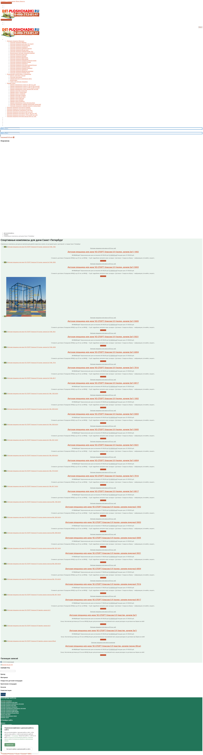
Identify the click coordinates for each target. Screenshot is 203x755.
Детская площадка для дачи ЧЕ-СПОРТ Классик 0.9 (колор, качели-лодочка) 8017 (103, 600)
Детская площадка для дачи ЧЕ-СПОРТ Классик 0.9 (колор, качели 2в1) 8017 (103, 383)
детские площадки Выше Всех (10, 713)
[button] (103, 261)
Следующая (10, 662)
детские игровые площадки (9, 707)
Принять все (9, 744)
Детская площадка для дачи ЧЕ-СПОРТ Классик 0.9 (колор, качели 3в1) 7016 (103, 476)
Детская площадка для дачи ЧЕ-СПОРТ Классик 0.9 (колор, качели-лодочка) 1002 (103, 507)
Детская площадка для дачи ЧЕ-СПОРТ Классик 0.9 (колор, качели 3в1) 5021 (103, 445)
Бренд (3, 674)
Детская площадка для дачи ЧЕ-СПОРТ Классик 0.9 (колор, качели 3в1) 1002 (103, 398)
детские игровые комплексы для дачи (12, 704)
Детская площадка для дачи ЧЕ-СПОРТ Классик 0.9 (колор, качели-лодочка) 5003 (103, 522)
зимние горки (5, 717)
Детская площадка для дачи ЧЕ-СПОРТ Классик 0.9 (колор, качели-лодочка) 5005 (103, 538)
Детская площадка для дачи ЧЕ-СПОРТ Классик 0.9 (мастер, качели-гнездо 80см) (103, 646)
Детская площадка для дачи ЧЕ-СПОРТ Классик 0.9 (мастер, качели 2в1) (103, 615)
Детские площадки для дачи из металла (103, 642)
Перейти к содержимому (8, 1)
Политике (15, 735)
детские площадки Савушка (9, 710)
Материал (4, 677)
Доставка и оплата (6, 724)
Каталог (3, 723)
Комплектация (6, 690)
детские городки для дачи (8, 705)
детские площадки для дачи (9, 702)
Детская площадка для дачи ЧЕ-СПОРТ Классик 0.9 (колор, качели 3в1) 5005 (103, 429)
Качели (3, 687)
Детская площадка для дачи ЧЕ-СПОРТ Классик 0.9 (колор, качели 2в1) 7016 (103, 368)
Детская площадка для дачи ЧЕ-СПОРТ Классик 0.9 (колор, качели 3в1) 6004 (103, 460)
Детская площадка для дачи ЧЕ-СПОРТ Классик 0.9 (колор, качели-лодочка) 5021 (103, 553)
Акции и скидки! (6, 3)
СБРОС (3, 695)
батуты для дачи (5, 714)
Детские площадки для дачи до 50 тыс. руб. (103, 248)
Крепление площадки (9, 684)
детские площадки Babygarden (10, 711)
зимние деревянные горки (9, 716)
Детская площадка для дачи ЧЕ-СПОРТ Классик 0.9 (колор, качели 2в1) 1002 (103, 252)
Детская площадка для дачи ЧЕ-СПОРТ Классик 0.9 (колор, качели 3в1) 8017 (103, 491)
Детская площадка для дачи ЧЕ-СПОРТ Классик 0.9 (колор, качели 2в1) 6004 (103, 352)
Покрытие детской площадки (11, 681)
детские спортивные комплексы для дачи (13, 708)
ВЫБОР (3, 693)
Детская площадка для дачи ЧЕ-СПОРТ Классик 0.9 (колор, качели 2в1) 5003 (103, 267)
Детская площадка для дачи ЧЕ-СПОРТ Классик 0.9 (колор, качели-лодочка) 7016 (103, 584)
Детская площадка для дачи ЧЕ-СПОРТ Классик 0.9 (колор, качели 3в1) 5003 (103, 414)
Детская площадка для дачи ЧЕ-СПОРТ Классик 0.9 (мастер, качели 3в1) (103, 630)
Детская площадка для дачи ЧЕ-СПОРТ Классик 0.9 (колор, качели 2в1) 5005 (103, 321)
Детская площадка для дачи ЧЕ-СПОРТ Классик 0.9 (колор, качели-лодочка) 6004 (103, 569)
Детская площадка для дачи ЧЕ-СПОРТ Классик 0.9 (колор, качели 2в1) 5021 (103, 337)
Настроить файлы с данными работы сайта (18, 749)
